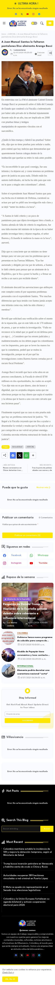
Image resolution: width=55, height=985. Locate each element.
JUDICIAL (12, 34)
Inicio (4, 34)
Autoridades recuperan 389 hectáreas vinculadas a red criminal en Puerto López (25, 877)
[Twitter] (20, 455)
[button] (34, 23)
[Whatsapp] (26, 455)
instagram (16, 563)
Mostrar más (42, 487)
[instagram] (33, 14)
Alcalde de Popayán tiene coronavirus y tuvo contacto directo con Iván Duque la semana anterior (35, 654)
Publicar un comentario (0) (27, 535)
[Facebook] (13, 455)
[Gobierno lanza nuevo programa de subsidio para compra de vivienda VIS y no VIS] (8, 638)
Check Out (7, 973)
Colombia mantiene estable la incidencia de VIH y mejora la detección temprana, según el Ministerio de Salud (27, 852)
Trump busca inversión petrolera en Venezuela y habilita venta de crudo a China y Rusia (28, 865)
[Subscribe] (49, 23)
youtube (43, 563)
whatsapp (43, 555)
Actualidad (17, 447)
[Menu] (4, 23)
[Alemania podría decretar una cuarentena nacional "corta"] (8, 671)
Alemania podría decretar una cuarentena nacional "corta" (33, 672)
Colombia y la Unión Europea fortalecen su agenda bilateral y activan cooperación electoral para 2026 (26, 902)
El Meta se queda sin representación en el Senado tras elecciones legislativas (25, 889)
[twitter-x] (22, 14)
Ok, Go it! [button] (10, 979)
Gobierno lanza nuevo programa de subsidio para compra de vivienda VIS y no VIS (34, 639)
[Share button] (33, 455)
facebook (16, 555)
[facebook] (16, 14)
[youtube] (27, 14)
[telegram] (39, 14)
